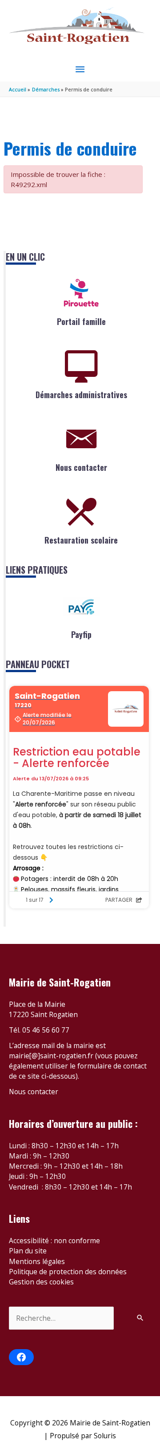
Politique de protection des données (68, 1271)
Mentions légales (37, 1261)
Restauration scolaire (81, 540)
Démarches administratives (81, 394)
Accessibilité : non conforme (54, 1240)
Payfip (81, 634)
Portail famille (81, 321)
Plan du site (28, 1251)
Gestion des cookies (41, 1282)
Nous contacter (81, 467)
